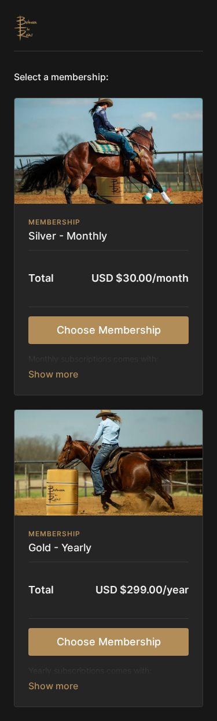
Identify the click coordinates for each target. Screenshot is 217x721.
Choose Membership (109, 330)
